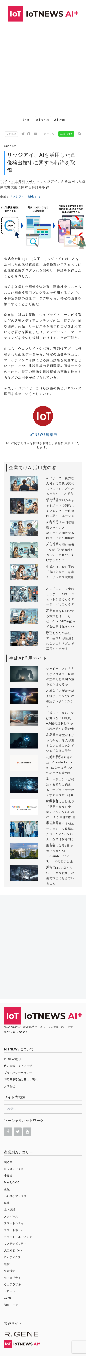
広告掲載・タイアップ (18, 1066)
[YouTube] (27, 1131)
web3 (7, 1298)
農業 (7, 1203)
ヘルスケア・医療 (15, 1196)
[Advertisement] (43, 67)
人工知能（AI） (23, 181)
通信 (7, 1264)
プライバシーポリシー (18, 1072)
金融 (7, 1189)
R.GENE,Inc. (20, 1032)
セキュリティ (12, 1277)
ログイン (49, 134)
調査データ (11, 1305)
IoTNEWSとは (12, 1059)
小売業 (8, 1175)
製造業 (8, 1162)
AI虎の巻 (43, 119)
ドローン (9, 1291)
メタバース (11, 1216)
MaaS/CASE (11, 1182)
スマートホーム (14, 1230)
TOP (3, 181)
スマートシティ (14, 1223)
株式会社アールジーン (37, 1027)
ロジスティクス (14, 1169)
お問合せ (9, 1086)
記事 (26, 119)
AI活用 (59, 119)
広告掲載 (11, 134)
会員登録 (66, 134)
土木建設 (9, 1209)
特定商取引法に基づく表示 (21, 1079)
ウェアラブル (12, 1284)
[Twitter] (18, 1131)
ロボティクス (12, 1257)
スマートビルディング (18, 1237)
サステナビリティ (15, 1243)
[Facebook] (8, 1131)
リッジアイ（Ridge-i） (25, 196)
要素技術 (9, 1271)
